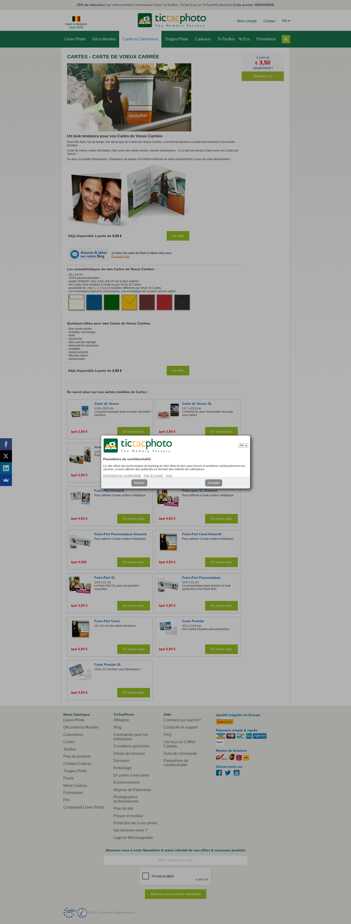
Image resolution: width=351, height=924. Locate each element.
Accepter (213, 483)
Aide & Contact (153, 475)
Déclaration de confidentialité (122, 475)
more (169, 475)
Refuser (139, 483)
